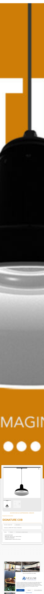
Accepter (20, 590)
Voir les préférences (38, 590)
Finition (5, 532)
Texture (11, 532)
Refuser (29, 590)
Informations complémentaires (22, 532)
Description (18, 524)
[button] (39, 469)
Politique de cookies (29, 592)
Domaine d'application (8, 524)
